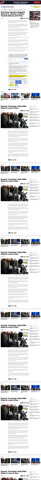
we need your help (16, 74)
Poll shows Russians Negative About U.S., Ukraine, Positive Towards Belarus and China (13, 14)
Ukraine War (5, 9)
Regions (9, 9)
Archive (24, 9)
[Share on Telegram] (23, 18)
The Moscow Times (3, 110)
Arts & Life (17, 9)
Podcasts (21, 9)
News (2, 9)
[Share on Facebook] (20, 18)
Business (12, 9)
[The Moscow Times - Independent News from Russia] (7, 7)
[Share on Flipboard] (26, 18)
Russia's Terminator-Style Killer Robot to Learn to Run (14, 107)
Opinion (15, 9)
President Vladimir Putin (16, 139)
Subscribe (26, 58)
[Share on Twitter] (22, 18)
